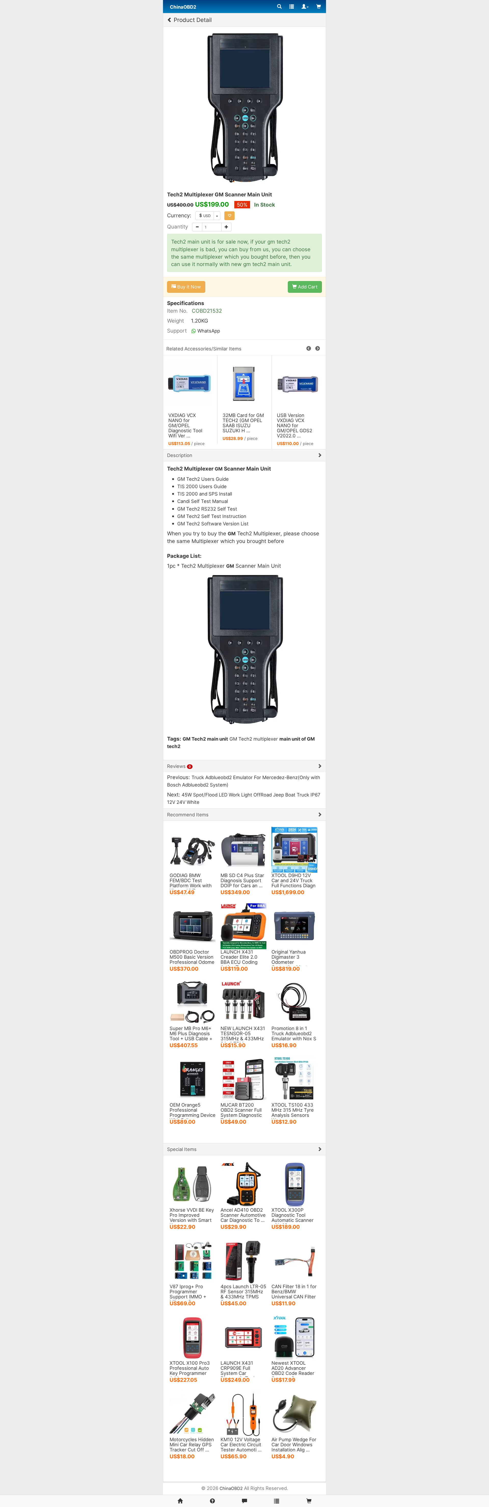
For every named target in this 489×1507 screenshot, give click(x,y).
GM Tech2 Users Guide (203, 479)
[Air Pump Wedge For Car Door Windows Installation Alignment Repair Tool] (294, 1413)
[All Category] (279, 6)
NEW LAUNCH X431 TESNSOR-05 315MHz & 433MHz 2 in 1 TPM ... (243, 1035)
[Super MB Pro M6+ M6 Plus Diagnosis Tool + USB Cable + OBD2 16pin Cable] (192, 1002)
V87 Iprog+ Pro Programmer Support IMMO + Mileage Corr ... (188, 1294)
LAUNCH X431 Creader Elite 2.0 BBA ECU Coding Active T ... (239, 959)
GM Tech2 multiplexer (253, 739)
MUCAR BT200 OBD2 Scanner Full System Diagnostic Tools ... (241, 1112)
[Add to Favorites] (229, 215)
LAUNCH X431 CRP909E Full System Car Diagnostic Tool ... (240, 1370)
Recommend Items (188, 814)
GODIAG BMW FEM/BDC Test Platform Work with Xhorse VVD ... (191, 882)
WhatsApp (208, 331)
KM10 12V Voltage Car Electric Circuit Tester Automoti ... (241, 1444)
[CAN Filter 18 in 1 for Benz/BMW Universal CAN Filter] (294, 1260)
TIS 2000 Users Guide (202, 486)
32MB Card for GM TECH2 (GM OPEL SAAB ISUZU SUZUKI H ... (189, 422)
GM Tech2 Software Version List (213, 523)
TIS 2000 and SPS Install (204, 494)
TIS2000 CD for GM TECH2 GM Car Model (294, 420)
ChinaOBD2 (231, 1488)
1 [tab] (233, 181)
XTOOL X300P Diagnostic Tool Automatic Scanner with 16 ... (292, 1217)
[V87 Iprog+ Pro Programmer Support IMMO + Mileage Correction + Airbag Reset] (192, 1260)
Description (179, 455)
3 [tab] (249, 181)
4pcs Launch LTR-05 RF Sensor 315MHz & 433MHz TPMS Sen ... (243, 1294)
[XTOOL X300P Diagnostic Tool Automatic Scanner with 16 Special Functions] (294, 1184)
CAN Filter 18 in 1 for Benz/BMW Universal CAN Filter (294, 1291)
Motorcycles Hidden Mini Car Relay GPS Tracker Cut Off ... (192, 1444)
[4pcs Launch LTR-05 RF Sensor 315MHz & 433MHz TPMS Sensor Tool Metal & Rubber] (243, 1260)
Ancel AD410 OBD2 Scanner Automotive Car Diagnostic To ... (243, 1215)
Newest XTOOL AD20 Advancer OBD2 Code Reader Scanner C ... (292, 1370)
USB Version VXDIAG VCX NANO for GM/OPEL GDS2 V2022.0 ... (240, 425)
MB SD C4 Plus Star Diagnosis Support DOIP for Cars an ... (242, 880)
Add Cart (307, 286)
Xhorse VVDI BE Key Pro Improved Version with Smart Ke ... (192, 1217)
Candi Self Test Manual (202, 501)
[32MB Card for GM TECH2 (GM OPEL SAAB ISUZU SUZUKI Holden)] (190, 383)
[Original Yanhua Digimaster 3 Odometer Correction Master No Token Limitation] (294, 926)
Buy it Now (188, 286)
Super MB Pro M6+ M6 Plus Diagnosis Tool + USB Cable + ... (191, 1035)
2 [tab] (241, 181)
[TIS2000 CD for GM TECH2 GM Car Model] (299, 383)
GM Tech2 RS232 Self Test (207, 509)
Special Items (182, 1149)
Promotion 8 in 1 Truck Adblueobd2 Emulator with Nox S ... (293, 1035)
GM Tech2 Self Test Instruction (211, 516)
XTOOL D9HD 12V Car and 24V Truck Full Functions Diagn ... (293, 882)
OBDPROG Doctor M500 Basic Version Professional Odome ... (192, 959)
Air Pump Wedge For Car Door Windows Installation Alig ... (293, 1444)
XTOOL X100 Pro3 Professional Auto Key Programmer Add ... (190, 1370)
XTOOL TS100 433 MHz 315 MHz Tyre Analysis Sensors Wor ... (292, 1112)
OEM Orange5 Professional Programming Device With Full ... (192, 1112)
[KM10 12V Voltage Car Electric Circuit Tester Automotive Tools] (243, 1413)
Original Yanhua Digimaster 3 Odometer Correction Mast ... (291, 959)
